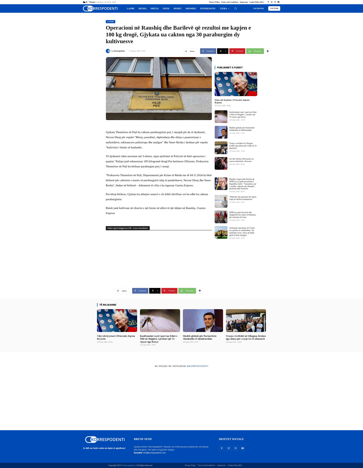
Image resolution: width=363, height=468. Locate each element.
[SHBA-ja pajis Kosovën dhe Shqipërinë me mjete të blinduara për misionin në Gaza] (221, 217)
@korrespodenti (197, 366)
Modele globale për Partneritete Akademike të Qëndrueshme (242, 129)
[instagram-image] (30, 399)
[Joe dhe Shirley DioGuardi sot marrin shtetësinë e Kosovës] (221, 163)
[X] (275, 2)
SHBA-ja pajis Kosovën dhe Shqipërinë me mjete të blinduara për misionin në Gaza (242, 214)
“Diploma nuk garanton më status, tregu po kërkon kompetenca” (243, 198)
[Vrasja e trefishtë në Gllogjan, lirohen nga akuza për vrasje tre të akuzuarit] (221, 147)
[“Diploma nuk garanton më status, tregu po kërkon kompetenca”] (221, 201)
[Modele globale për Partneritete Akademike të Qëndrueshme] (221, 132)
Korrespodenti (119, 51)
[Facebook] (268, 2)
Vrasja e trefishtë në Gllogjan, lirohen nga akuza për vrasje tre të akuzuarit (243, 145)
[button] (235, 8)
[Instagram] (271, 2)
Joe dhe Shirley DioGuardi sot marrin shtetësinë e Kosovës (241, 160)
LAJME (110, 22)
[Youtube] (278, 2)
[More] (268, 51)
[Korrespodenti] (108, 51)
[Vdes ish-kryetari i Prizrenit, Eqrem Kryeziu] (236, 84)
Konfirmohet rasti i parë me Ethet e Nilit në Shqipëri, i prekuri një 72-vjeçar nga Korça (243, 114)
